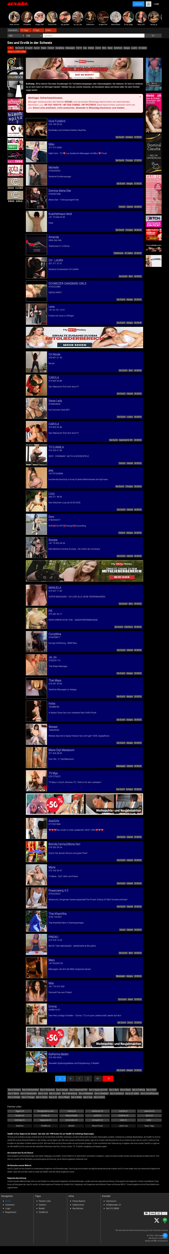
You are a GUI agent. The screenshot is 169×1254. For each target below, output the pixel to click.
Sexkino (42, 1205)
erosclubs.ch (71, 1120)
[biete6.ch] (154, 112)
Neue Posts (97, 1126)
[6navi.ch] (15, 131)
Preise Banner (78, 1201)
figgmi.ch (20, 1111)
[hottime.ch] (154, 235)
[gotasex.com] (15, 170)
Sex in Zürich (99, 1097)
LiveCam (138, 4)
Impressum (111, 1201)
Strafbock (43, 1212)
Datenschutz (78, 1205)
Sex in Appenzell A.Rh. (98, 1089)
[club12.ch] (154, 194)
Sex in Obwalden (101, 1093)
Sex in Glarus (13, 1093)
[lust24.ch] (15, 144)
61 (98, 1078)
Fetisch (51, 48)
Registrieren (10, 1212)
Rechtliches (77, 1208)
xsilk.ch (123, 1120)
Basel (110, 48)
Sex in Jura (43, 1093)
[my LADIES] (154, 261)
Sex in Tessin (41, 1097)
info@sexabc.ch (113, 1205)
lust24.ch (123, 1111)
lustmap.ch (20, 1120)
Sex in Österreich (47, 1089)
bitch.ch (149, 1115)
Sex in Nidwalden (86, 1093)
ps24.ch (97, 1115)
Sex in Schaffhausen (149, 1093)
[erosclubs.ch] (15, 184)
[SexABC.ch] (18, 4)
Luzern (134, 48)
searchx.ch (149, 1111)
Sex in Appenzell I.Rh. (78, 1089)
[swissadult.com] (154, 248)
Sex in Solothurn (117, 1093)
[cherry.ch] (15, 104)
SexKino (20, 1126)
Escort (36, 48)
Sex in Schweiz (14, 1089)
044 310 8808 (112, 1208)
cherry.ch (71, 1111)
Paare (43, 48)
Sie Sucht (19, 48)
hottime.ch (123, 1115)
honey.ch (45, 1115)
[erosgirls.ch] (15, 197)
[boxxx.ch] (15, 118)
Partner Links (45, 1201)
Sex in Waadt (64, 1097)
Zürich (98, 48)
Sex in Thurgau (28, 1097)
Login (7, 1208)
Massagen (70, 48)
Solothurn (118, 48)
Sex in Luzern (55, 1093)
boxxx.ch (20, 1115)
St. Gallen (143, 48)
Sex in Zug (87, 1097)
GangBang (60, 48)
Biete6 (71, 1126)
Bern (104, 48)
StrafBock (45, 1126)
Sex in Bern (114, 1089)
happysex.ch (45, 1120)
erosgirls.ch (97, 1120)
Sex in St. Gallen (132, 1093)
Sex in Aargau (62, 1089)
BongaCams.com (46, 1111)
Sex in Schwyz (14, 1097)
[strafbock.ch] (15, 77)
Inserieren (9, 1205)
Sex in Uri (53, 1097)
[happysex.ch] (15, 157)
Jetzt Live (123, 1126)
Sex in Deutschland (30, 1089)
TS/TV (79, 48)
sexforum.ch (97, 1111)
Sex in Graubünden (29, 1093)
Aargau (127, 48)
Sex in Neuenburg (69, 1093)
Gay (84, 48)
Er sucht (28, 48)
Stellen (91, 48)
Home (8, 1201)
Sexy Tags (149, 1126)
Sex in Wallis (76, 1097)
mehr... (149, 1120)
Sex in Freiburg (138, 1089)
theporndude (71, 1115)
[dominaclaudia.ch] (154, 153)
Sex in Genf (151, 1089)
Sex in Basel (125, 1089)
